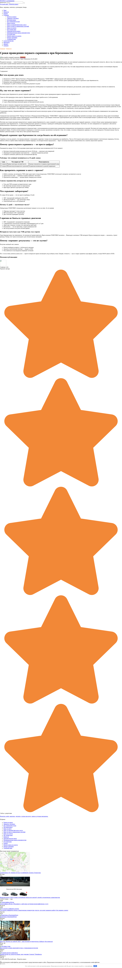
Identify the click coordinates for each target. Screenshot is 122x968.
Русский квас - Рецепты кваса (9, 4)
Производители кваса (13, 31)
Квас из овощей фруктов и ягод (16, 24)
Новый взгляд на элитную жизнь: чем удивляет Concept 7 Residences (21, 954)
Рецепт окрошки (12, 37)
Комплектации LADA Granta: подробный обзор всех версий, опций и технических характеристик (30, 897)
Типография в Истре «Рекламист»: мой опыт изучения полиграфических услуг (24, 904)
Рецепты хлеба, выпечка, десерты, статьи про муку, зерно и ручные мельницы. (24, 816)
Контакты (7, 42)
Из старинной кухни (13, 21)
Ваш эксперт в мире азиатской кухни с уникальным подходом (19, 948)
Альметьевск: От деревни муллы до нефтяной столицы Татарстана (20, 872)
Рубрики (6, 15)
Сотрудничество (9, 41)
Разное (6, 13)
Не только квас (11, 29)
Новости (6, 12)
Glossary (6, 45)
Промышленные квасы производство (18, 33)
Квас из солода (11, 28)
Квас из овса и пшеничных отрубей (18, 26)
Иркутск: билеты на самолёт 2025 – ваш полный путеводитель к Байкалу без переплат (26, 941)
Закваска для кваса (13, 18)
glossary (6, 44)
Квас (5, 10)
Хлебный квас (11, 39)
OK (95, 966)
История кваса (11, 20)
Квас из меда (11, 23)
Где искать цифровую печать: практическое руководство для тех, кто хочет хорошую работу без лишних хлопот (34, 910)
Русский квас (11, 34)
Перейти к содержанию (7, 1)
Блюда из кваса (11, 16)
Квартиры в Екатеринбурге (8, 916)
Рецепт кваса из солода (14, 36)
